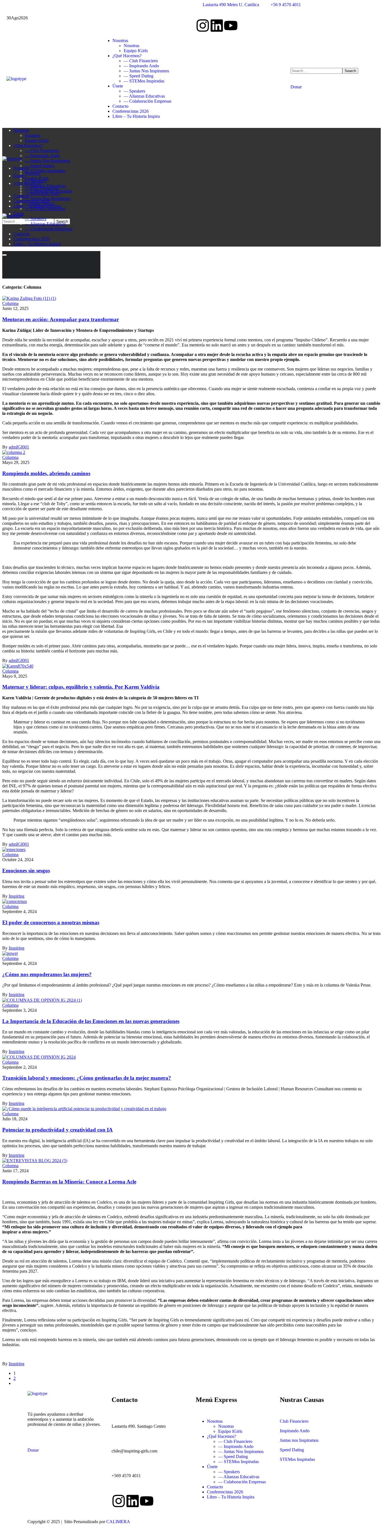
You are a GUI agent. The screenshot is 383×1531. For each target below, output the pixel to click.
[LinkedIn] (217, 26)
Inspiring (16, 896)
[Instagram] (203, 26)
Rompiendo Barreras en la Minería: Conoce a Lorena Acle (69, 1182)
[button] (333, 84)
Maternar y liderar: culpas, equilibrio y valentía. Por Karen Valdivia (81, 687)
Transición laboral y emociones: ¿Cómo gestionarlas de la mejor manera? (86, 1078)
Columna (10, 303)
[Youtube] (231, 26)
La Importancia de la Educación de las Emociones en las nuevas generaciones (90, 1021)
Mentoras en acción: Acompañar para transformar (60, 319)
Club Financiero (294, 1421)
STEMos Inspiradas (297, 1459)
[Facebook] (133, 1501)
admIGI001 (19, 447)
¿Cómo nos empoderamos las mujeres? (47, 974)
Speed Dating (292, 1449)
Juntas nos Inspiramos (299, 1440)
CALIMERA (118, 1521)
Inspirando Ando (295, 1430)
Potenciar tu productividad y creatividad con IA (57, 1130)
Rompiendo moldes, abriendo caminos (46, 473)
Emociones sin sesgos (26, 870)
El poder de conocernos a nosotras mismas (50, 922)
